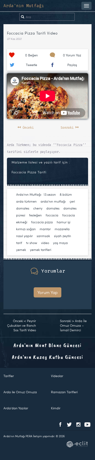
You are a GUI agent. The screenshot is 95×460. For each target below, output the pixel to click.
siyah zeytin (62, 236)
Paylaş (72, 65)
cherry (37, 208)
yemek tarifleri (40, 249)
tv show (31, 243)
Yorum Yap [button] (47, 292)
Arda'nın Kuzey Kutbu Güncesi (47, 356)
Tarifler (8, 376)
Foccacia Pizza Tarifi (29, 172)
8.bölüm (66, 194)
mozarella (62, 229)
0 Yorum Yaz (72, 55)
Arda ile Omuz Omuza (20, 392)
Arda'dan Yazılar (15, 408)
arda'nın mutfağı (53, 201)
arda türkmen (26, 201)
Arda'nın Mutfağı (23, 5)
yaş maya (60, 243)
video (45, 243)
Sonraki (70, 127)
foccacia (52, 215)
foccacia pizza (42, 222)
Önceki (26, 127)
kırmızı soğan (26, 229)
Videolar (57, 376)
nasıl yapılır (24, 236)
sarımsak (43, 236)
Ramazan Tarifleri (64, 392)
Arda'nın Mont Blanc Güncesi (48, 345)
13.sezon (50, 194)
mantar (45, 229)
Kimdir (55, 408)
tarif (19, 243)
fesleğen (35, 215)
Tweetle (31, 65)
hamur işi (63, 222)
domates (52, 208)
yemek (21, 249)
